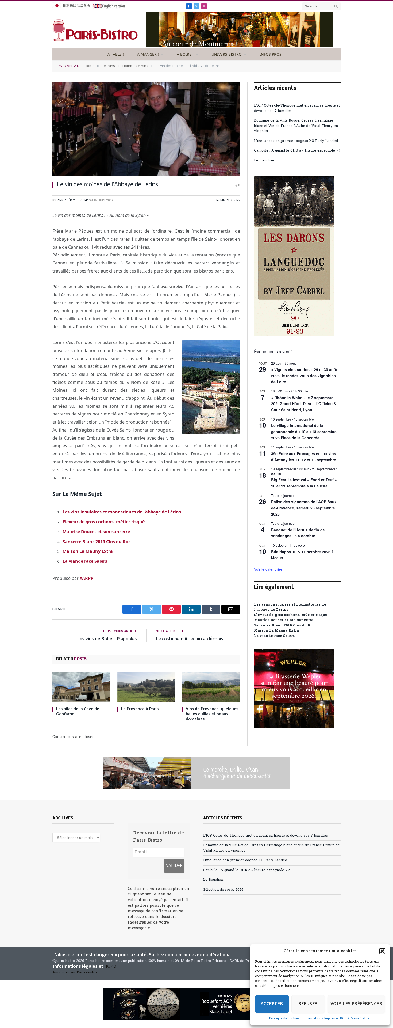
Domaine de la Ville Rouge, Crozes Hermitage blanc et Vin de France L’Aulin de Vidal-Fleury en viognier (296, 126)
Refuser (308, 1004)
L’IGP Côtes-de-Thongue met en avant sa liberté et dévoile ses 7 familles (265, 835)
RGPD (110, 966)
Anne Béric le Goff (72, 200)
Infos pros (271, 54)
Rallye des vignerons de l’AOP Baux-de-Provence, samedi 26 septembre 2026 (304, 507)
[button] (382, 951)
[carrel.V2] (294, 335)
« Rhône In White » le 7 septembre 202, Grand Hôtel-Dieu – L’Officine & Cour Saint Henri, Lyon (303, 403)
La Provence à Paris (140, 709)
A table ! (115, 54)
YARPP (86, 578)
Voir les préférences (356, 1004)
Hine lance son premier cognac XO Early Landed (296, 140)
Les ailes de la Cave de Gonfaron (77, 711)
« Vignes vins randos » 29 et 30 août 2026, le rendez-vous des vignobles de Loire (304, 375)
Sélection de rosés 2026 (223, 889)
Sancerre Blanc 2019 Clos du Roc (96, 542)
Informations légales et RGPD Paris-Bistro (335, 1018)
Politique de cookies (284, 1018)
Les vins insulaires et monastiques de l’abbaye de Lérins (122, 512)
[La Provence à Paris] (146, 687)
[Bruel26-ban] (196, 773)
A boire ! (185, 54)
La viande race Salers (85, 561)
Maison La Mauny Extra (88, 551)
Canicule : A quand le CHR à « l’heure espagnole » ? (297, 150)
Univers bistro (226, 54)
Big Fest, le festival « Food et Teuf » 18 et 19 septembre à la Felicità (304, 483)
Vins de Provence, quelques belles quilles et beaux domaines (212, 714)
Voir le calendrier (268, 569)
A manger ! (148, 54)
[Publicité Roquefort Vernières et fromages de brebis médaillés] (196, 1004)
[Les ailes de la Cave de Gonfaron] (81, 687)
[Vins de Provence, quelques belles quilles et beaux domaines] (211, 687)
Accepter (272, 1004)
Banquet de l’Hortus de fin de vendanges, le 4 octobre (298, 533)
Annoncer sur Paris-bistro (74, 972)
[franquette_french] (239, 45)
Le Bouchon (264, 160)
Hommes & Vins (228, 200)
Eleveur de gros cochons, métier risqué (104, 522)
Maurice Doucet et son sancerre (96, 532)
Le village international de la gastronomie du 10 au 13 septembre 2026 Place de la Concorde (304, 431)
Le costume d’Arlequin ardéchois (189, 639)
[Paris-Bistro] (95, 30)
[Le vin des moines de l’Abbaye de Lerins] (146, 129)
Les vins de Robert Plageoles (107, 639)
